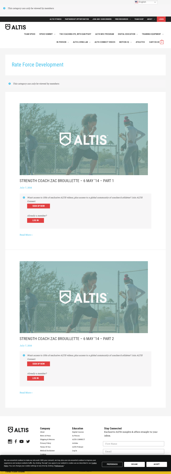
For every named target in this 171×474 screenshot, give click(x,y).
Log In (35, 220)
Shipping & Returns (47, 439)
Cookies (43, 454)
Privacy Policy (45, 443)
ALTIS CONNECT (78, 439)
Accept (157, 464)
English (142, 2)
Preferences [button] (59, 466)
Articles (75, 443)
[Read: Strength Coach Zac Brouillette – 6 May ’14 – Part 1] (84, 139)
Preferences (112, 464)
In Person (76, 436)
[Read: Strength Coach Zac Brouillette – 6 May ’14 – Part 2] (84, 296)
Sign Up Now (38, 206)
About (42, 432)
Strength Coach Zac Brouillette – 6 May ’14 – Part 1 (67, 180)
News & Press (45, 436)
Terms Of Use (45, 447)
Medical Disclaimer (47, 450)
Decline (134, 464)
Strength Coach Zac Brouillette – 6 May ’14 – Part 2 (67, 338)
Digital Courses (78, 432)
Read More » (26, 235)
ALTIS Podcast (77, 447)
